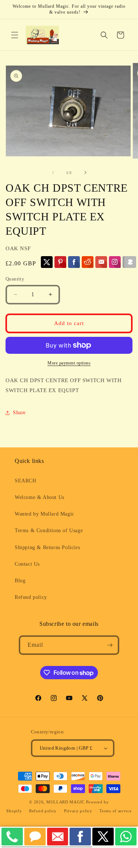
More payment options (69, 363)
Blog (20, 580)
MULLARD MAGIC (65, 802)
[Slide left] (53, 172)
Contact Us (27, 564)
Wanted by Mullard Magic (44, 514)
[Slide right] (85, 172)
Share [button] (19, 412)
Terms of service (115, 811)
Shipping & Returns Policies (47, 547)
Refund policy (31, 597)
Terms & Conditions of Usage (49, 530)
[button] (15, 35)
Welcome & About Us (39, 497)
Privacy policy (78, 811)
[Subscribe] (110, 645)
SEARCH (25, 481)
